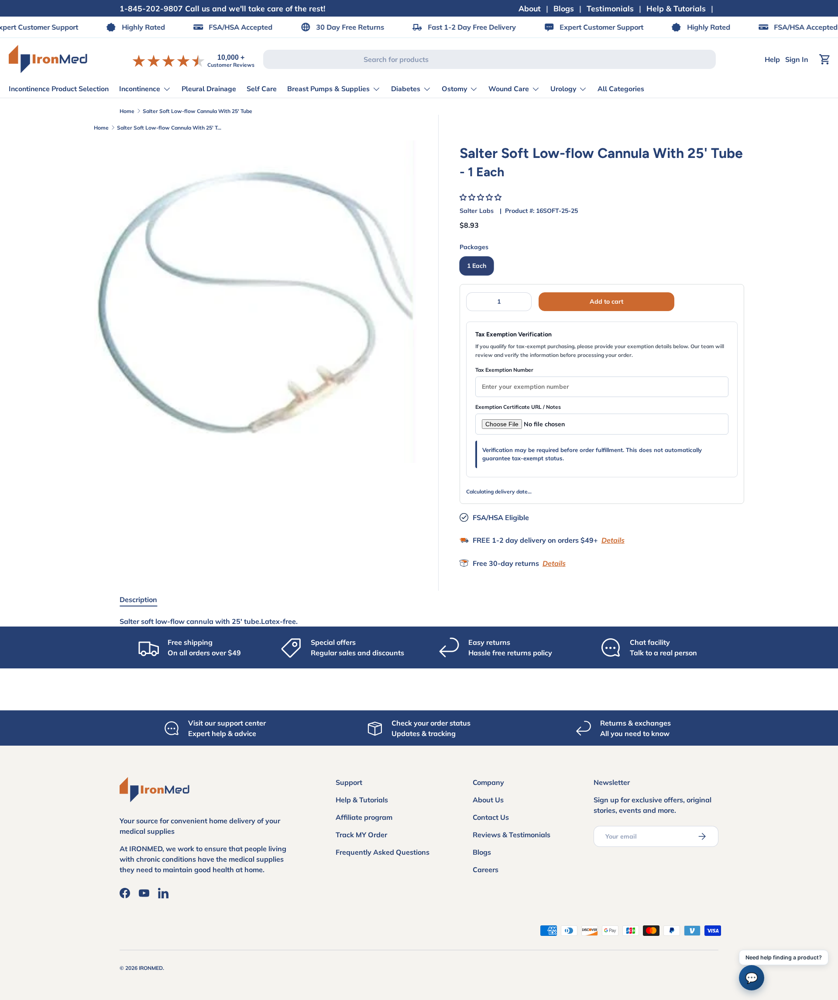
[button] (481, 197)
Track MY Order (361, 834)
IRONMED (151, 968)
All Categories (621, 89)
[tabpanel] (419, 621)
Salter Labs (477, 211)
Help (772, 59)
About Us (488, 799)
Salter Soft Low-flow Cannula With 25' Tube (197, 111)
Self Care (262, 89)
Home (127, 111)
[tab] (138, 599)
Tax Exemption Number (504, 369)
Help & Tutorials (676, 8)
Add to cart (606, 301)
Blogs (563, 8)
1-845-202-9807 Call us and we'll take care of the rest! (222, 8)
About (530, 8)
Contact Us (491, 817)
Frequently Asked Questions (382, 852)
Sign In (796, 59)
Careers (485, 869)
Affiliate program (364, 817)
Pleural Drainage (209, 89)
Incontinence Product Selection (59, 89)
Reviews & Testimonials (511, 834)
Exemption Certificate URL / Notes (518, 407)
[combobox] (489, 59)
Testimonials (610, 8)
